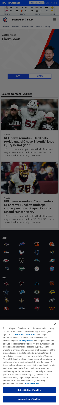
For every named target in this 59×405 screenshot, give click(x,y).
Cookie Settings (31, 383)
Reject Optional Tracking (29, 390)
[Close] (55, 323)
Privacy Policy (26, 340)
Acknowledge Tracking (29, 399)
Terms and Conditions (25, 334)
